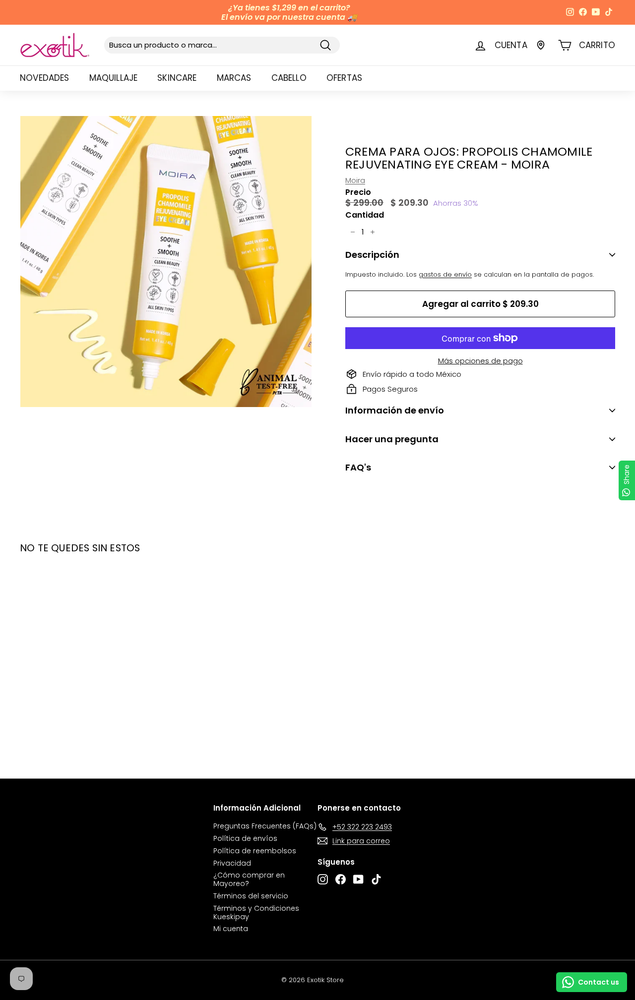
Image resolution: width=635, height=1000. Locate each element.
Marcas (234, 78)
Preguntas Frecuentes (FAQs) (265, 826)
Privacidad (232, 863)
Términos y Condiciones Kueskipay (256, 912)
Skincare (176, 78)
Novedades (44, 78)
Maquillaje (113, 78)
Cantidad (364, 215)
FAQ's (358, 467)
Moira (355, 180)
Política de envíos (245, 838)
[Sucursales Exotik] (540, 45)
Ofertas (344, 78)
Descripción (372, 254)
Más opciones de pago (480, 360)
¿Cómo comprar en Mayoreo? (249, 879)
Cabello (289, 78)
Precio (358, 192)
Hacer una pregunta (392, 439)
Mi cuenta (230, 929)
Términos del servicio (250, 896)
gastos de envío (445, 274)
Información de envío (394, 410)
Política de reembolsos (254, 851)
